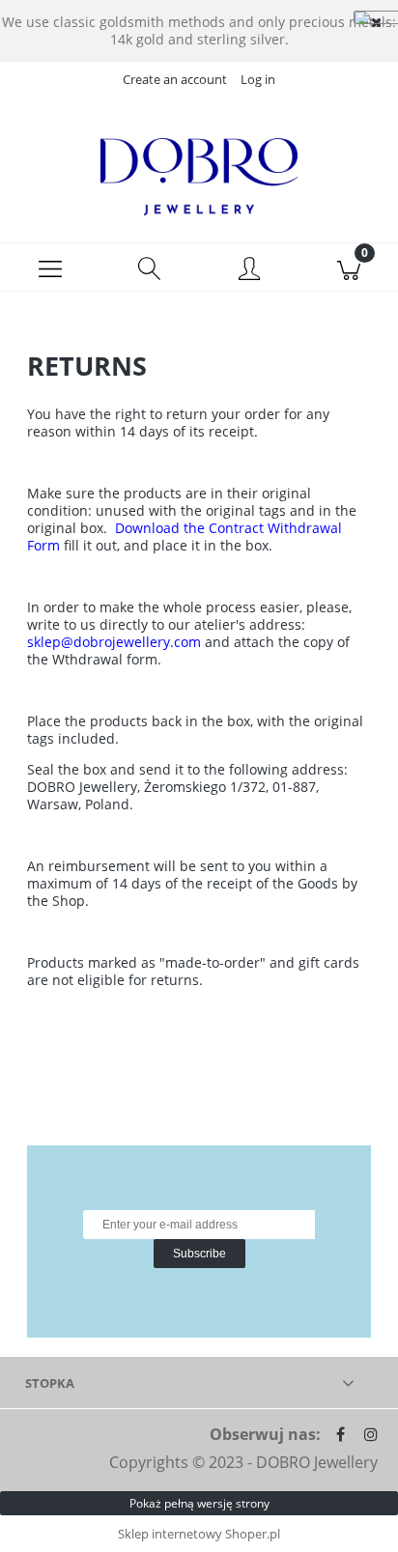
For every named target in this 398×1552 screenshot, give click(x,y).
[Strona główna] (199, 176)
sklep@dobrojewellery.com (114, 642)
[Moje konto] (248, 270)
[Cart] (348, 267)
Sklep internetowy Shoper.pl (199, 1533)
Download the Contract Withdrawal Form (184, 536)
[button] (50, 267)
